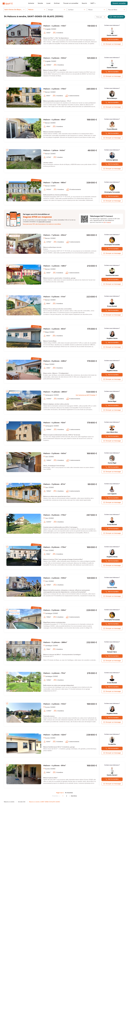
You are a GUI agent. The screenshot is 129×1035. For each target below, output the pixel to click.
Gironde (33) (21, 801)
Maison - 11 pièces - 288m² (55, 642)
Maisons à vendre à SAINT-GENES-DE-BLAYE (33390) (44, 801)
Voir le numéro (113, 39)
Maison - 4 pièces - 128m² (54, 266)
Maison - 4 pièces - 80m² (54, 329)
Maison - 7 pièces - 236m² (55, 235)
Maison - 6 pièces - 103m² (54, 578)
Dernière (74, 796)
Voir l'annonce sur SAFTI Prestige (85, 395)
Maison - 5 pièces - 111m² (54, 296)
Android (109, 222)
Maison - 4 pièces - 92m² (54, 422)
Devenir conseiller (119, 3)
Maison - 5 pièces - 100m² (55, 58)
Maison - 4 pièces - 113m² (54, 26)
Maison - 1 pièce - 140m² (54, 150)
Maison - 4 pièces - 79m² (54, 673)
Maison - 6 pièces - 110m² (54, 704)
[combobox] (100, 17)
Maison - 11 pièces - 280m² (55, 392)
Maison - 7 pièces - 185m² (54, 182)
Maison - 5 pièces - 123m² (54, 610)
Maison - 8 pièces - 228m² (55, 361)
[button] (23, 34)
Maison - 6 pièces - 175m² (54, 89)
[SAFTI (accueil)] (7, 3)
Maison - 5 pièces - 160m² (54, 453)
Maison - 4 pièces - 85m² (54, 119)
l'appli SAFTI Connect (44, 221)
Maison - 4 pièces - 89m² (54, 765)
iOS (104, 222)
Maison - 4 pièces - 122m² (54, 734)
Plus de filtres (116, 10)
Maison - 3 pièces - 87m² (54, 484)
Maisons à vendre (9, 801)
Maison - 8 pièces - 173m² (54, 515)
